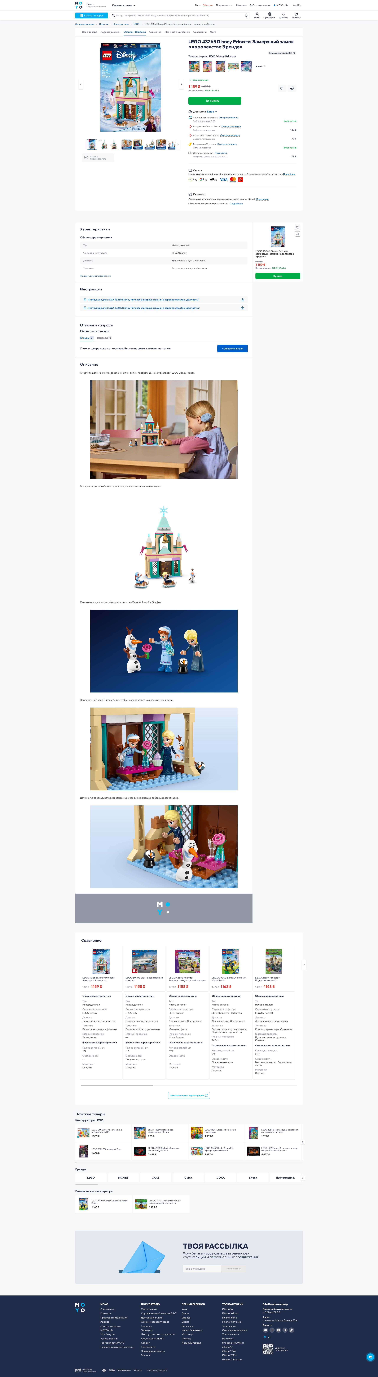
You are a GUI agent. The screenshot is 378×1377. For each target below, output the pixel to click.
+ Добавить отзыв (232, 348)
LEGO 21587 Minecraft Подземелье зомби (267, 979)
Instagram (278, 1330)
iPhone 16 (227, 1309)
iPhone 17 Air (229, 1351)
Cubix (188, 1177)
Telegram (285, 1330)
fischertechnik (285, 1177)
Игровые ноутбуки (233, 1342)
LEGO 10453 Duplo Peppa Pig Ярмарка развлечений (219, 1149)
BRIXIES (123, 1177)
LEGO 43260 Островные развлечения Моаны (160, 1131)
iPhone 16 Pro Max (232, 1321)
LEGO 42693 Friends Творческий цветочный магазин (187, 979)
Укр (294, 5)
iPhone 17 (227, 1346)
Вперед (178, 144)
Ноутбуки (227, 1338)
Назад (81, 84)
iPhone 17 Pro (229, 1355)
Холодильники (230, 1334)
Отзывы (86, 337)
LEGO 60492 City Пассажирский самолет (144, 979)
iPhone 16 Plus (230, 1313)
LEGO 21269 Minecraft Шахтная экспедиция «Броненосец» (165, 1201)
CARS (156, 1177)
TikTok (291, 1330)
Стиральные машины (234, 1330)
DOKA (220, 1177)
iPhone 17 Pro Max (232, 1359)
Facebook (272, 1330)
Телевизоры (229, 1326)
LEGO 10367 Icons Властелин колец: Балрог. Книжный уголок (279, 1149)
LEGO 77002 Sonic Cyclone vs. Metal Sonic (229, 979)
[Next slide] (304, 964)
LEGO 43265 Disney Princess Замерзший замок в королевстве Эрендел (101, 979)
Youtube (265, 1330)
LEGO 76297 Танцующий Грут (106, 1149)
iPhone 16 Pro (229, 1317)
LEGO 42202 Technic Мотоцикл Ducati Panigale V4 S (163, 1149)
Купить (214, 100)
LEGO (91, 1177)
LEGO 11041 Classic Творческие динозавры (220, 1131)
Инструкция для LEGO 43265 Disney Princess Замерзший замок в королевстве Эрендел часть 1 (143, 299)
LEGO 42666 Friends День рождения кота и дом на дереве (279, 1131)
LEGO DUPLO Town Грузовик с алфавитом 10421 (107, 1131)
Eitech (253, 1177)
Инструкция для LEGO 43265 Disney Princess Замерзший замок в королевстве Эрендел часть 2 (144, 307)
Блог (197, 5)
